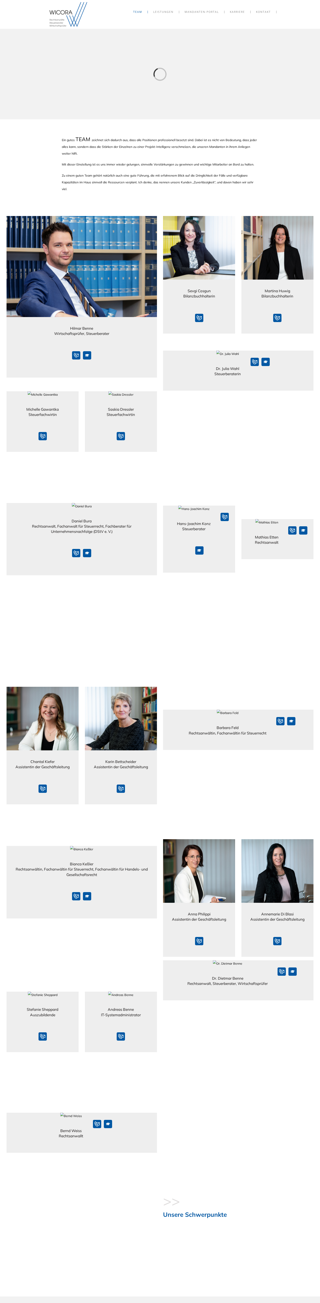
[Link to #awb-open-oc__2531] (87, 355)
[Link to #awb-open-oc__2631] (265, 362)
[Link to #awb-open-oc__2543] (108, 1124)
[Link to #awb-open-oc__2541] (292, 971)
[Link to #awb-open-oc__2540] (87, 896)
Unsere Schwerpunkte (195, 1214)
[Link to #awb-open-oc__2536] (87, 553)
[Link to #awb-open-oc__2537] (291, 721)
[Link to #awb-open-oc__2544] (303, 530)
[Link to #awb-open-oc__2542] (199, 550)
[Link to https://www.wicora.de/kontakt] (76, 355)
